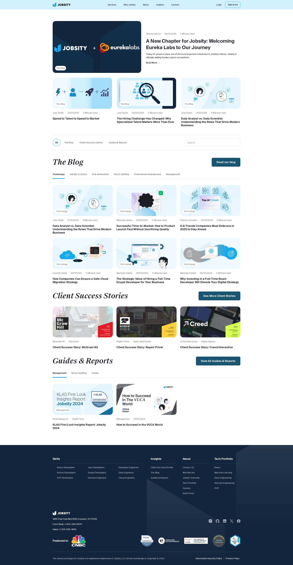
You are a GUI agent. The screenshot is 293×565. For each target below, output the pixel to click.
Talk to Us (233, 4)
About (146, 4)
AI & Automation (100, 174)
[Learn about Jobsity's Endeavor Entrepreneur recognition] (168, 541)
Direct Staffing (121, 174)
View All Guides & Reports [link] (218, 361)
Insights (160, 4)
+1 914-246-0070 (73, 524)
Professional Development (147, 174)
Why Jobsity (130, 4)
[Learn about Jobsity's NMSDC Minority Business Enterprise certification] (235, 541)
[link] (62, 4)
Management (173, 174)
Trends (95, 373)
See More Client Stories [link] (219, 296)
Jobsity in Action (78, 174)
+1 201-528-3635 (67, 529)
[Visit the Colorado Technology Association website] (219, 541)
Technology (59, 174)
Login (219, 4)
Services (112, 4)
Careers (175, 4)
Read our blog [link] (226, 162)
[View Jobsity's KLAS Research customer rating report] (147, 541)
